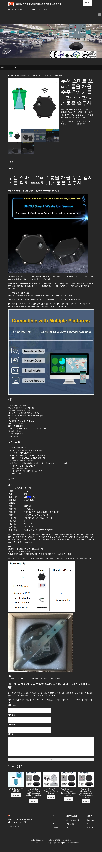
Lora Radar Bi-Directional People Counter (51, 791)
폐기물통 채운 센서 (17, 75)
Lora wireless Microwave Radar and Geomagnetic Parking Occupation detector (86, 793)
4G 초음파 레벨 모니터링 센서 (16, 790)
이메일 (12, 715)
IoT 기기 (81, 122)
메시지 (10, 734)
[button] (1, 40)
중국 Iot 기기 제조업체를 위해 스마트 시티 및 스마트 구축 (38, 4)
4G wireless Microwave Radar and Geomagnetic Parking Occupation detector (33, 793)
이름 (12, 705)
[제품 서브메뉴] (28, 9)
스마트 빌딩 (88, 122)
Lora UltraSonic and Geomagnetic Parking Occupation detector (68, 792)
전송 (51, 759)
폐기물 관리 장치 (80, 124)
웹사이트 (11, 724)
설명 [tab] (11, 162)
